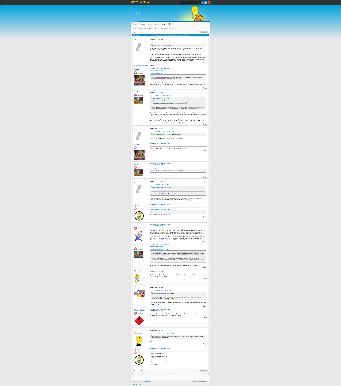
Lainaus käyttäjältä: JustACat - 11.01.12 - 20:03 (161, 290)
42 (141, 32)
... (140, 32)
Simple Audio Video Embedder (138, 382)
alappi (136, 70)
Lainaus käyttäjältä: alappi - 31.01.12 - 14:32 (160, 168)
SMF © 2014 (140, 381)
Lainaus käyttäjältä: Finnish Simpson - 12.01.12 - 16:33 (162, 131)
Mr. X (136, 92)
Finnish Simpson (140, 310)
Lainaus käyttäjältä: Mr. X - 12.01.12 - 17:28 (160, 42)
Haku (199, 2)
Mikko (136, 330)
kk (135, 39)
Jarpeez (137, 205)
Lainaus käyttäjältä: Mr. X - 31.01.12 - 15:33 (160, 184)
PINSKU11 (137, 271)
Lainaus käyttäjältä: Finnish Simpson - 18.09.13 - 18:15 (162, 333)
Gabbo (136, 225)
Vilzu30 (136, 287)
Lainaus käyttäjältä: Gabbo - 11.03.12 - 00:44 (160, 249)
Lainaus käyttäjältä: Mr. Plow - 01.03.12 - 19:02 (161, 209)
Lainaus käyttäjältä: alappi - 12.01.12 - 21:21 (160, 95)
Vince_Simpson (139, 128)
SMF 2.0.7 (134, 381)
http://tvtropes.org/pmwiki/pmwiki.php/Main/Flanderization (188, 122)
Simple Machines (146, 381)
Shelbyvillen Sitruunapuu (142, 65)
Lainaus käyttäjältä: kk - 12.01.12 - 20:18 (159, 73)
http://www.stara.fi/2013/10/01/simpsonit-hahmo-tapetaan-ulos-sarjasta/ (167, 361)
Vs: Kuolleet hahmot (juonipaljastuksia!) (160, 38)
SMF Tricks (206, 382)
